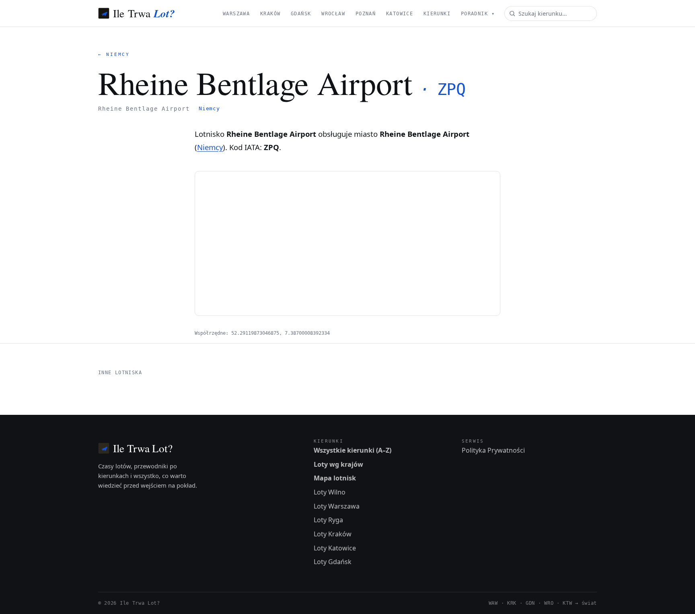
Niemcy (209, 108)
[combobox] (550, 13)
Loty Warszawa (337, 506)
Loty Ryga (328, 519)
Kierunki (437, 13)
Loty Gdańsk (333, 561)
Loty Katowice (335, 548)
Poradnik (478, 13)
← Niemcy (114, 54)
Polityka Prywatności (493, 450)
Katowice (399, 13)
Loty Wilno (329, 492)
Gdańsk (301, 13)
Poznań (366, 13)
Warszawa (236, 13)
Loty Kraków (333, 534)
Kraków (270, 13)
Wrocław (333, 13)
